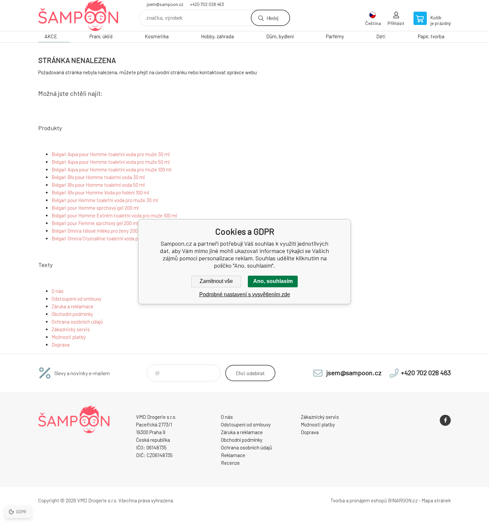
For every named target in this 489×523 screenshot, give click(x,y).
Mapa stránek (436, 500)
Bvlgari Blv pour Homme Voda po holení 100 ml (100, 192)
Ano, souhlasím (273, 281)
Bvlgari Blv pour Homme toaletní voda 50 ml (98, 185)
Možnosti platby (69, 337)
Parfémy (335, 36)
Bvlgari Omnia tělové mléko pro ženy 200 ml (98, 231)
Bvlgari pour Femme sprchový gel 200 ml (95, 223)
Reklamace (233, 455)
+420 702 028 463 (207, 4)
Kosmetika (157, 36)
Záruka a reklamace (72, 306)
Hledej (272, 18)
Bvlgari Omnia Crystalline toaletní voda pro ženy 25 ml (109, 238)
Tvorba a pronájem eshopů (358, 500)
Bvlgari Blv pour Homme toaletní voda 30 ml (98, 177)
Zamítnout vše (216, 281)
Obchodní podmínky (72, 314)
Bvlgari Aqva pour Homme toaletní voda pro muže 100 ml (111, 169)
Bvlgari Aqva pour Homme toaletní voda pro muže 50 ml (111, 162)
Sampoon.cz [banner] (78, 15)
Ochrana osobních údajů (77, 322)
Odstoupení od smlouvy (76, 299)
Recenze (230, 463)
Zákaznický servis (71, 329)
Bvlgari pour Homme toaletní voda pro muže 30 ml (105, 200)
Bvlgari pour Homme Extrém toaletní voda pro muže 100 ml (114, 215)
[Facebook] (445, 420)
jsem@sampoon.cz (165, 4)
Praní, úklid (100, 36)
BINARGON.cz (402, 500)
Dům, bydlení (280, 36)
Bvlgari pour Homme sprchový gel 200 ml (95, 208)
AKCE (51, 36)
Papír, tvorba (431, 36)
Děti (381, 36)
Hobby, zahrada (217, 36)
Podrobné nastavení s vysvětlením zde (244, 294)
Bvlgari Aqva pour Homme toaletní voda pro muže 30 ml (111, 154)
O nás (58, 291)
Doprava (61, 345)
